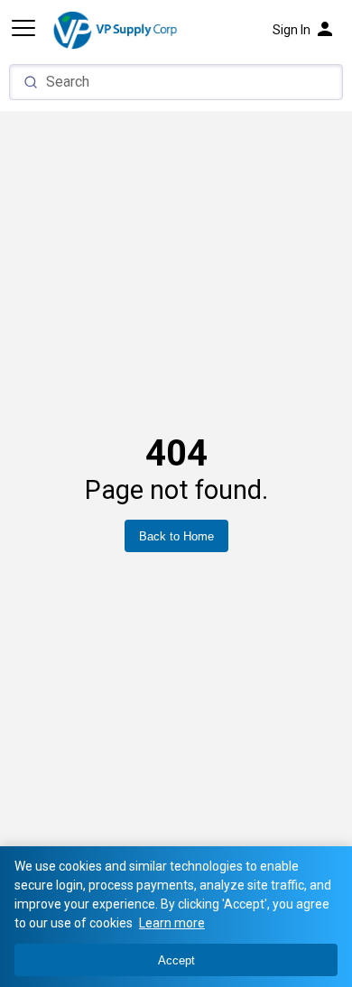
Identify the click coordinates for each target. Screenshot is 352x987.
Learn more (172, 923)
